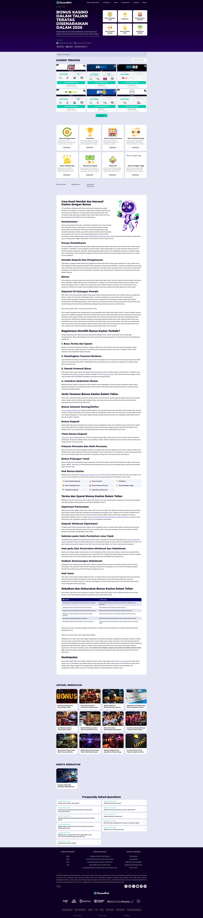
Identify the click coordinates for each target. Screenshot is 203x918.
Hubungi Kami (133, 859)
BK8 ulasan (101, 109)
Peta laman (127, 915)
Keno (67, 859)
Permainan (106, 2)
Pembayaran (125, 2)
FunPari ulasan (71, 109)
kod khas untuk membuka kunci (89, 474)
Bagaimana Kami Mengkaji (133, 862)
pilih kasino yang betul (121, 661)
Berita (145, 2)
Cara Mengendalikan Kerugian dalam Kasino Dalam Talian (99, 868)
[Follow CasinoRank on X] (133, 886)
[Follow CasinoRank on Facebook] (126, 886)
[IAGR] (65, 901)
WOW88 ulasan (132, 109)
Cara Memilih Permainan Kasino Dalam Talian (99, 859)
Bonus (116, 2)
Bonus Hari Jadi (61, 184)
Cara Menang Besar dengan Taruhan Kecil (99, 862)
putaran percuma (108, 374)
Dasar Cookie (102, 915)
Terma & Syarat (77, 915)
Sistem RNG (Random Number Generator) (97, 236)
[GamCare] (85, 901)
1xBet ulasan (101, 85)
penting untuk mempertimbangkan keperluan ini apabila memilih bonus (108, 517)
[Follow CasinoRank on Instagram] (129, 886)
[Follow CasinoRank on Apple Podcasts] (145, 886)
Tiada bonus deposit (67, 437)
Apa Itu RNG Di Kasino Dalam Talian (99, 865)
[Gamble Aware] (120, 901)
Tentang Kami (133, 856)
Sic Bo (68, 862)
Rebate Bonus (76, 184)
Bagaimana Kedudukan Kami (133, 865)
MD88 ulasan (131, 85)
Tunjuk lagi (101, 115)
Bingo (68, 856)
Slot (68, 865)
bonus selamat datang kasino (72, 410)
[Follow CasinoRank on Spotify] (141, 886)
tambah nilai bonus (79, 374)
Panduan (136, 2)
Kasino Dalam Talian (93, 2)
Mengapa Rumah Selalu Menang (100, 856)
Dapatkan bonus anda (71, 82)
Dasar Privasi (133, 868)
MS (58, 886)
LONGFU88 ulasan (71, 85)
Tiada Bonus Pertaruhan (90, 185)
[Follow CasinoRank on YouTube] (137, 886)
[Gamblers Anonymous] (74, 901)
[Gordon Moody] (99, 901)
